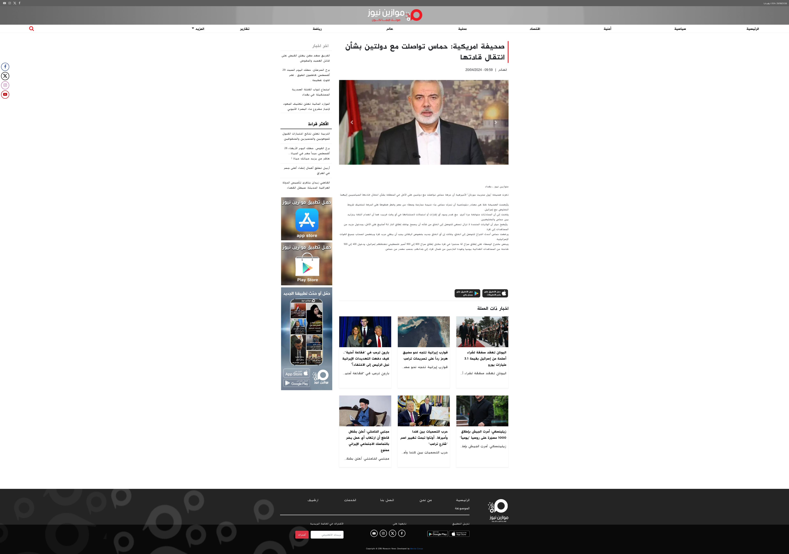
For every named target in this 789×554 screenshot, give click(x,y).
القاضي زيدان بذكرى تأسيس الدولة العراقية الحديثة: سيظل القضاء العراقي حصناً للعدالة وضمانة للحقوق (306, 190)
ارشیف (313, 500)
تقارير (244, 29)
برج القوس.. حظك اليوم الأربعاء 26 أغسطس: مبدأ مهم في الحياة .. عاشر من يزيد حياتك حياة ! (307, 153)
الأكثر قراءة (318, 124)
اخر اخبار (320, 46)
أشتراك (302, 535)
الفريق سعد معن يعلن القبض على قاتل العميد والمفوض (306, 58)
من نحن (426, 500)
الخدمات (350, 500)
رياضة (317, 29)
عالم (389, 29)
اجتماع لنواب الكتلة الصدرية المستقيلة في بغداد (311, 92)
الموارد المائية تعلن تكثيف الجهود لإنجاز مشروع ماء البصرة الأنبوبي (306, 106)
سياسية (680, 29)
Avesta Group (416, 548)
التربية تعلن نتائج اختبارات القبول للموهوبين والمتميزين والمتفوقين (306, 136)
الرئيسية (752, 29)
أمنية (607, 29)
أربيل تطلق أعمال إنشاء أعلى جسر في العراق (307, 170)
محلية (462, 29)
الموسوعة (462, 508)
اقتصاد (535, 29)
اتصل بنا (387, 500)
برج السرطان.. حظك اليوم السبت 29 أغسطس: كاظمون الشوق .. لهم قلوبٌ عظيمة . (306, 75)
